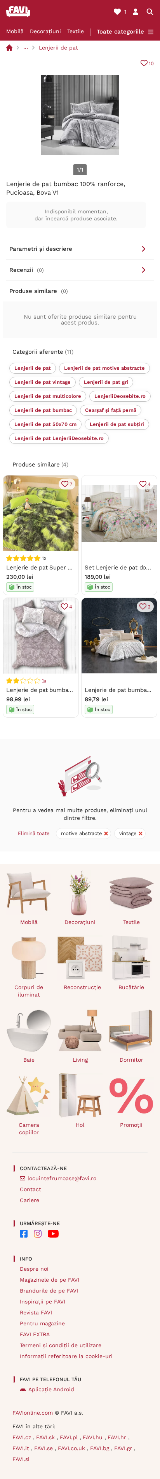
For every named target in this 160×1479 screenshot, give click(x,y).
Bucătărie (131, 987)
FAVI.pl (70, 1437)
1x (44, 680)
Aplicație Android (51, 1389)
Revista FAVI (36, 1312)
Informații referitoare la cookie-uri (66, 1356)
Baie (29, 1060)
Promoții (131, 1125)
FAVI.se (44, 1448)
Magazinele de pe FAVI (49, 1280)
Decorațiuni (45, 31)
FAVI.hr (118, 1437)
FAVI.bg (100, 1448)
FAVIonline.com (32, 1413)
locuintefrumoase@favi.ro (62, 1178)
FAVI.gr (124, 1448)
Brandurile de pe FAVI (49, 1290)
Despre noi (34, 1269)
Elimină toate (34, 833)
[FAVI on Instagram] (38, 1234)
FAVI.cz (22, 1437)
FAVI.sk (46, 1437)
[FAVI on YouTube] (53, 1234)
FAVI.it (21, 1448)
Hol (80, 1125)
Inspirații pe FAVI (42, 1301)
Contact (30, 1189)
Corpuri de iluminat (28, 991)
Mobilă (15, 31)
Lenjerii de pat (58, 47)
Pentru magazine (42, 1323)
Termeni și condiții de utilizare (60, 1345)
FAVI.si (21, 1459)
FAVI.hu (93, 1437)
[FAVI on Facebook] (24, 1234)
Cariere (29, 1200)
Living (80, 1060)
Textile (75, 31)
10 (151, 63)
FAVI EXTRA (35, 1334)
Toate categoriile (120, 31)
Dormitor (131, 1060)
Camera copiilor (29, 1128)
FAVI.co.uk (72, 1448)
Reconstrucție (82, 987)
